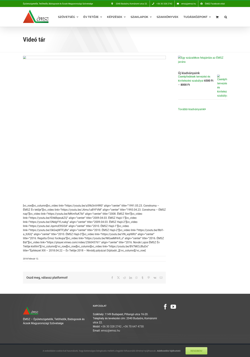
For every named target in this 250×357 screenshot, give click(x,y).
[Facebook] (165, 306)
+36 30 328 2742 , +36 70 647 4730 (122, 326)
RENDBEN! (196, 350)
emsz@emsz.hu (110, 330)
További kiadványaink (191, 109)
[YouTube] (173, 306)
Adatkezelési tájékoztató (168, 351)
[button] (225, 17)
